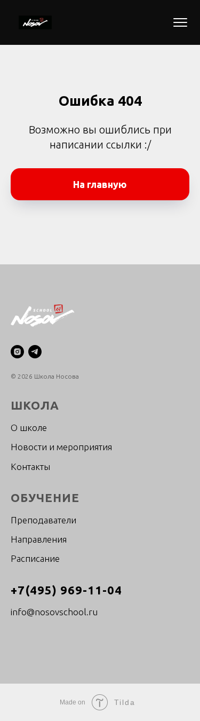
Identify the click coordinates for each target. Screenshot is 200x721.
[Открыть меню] (180, 22)
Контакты (30, 466)
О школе (29, 427)
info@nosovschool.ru (54, 612)
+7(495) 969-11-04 (66, 590)
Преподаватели (43, 520)
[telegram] (35, 351)
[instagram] (17, 351)
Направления (39, 539)
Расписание (35, 558)
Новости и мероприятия (61, 447)
